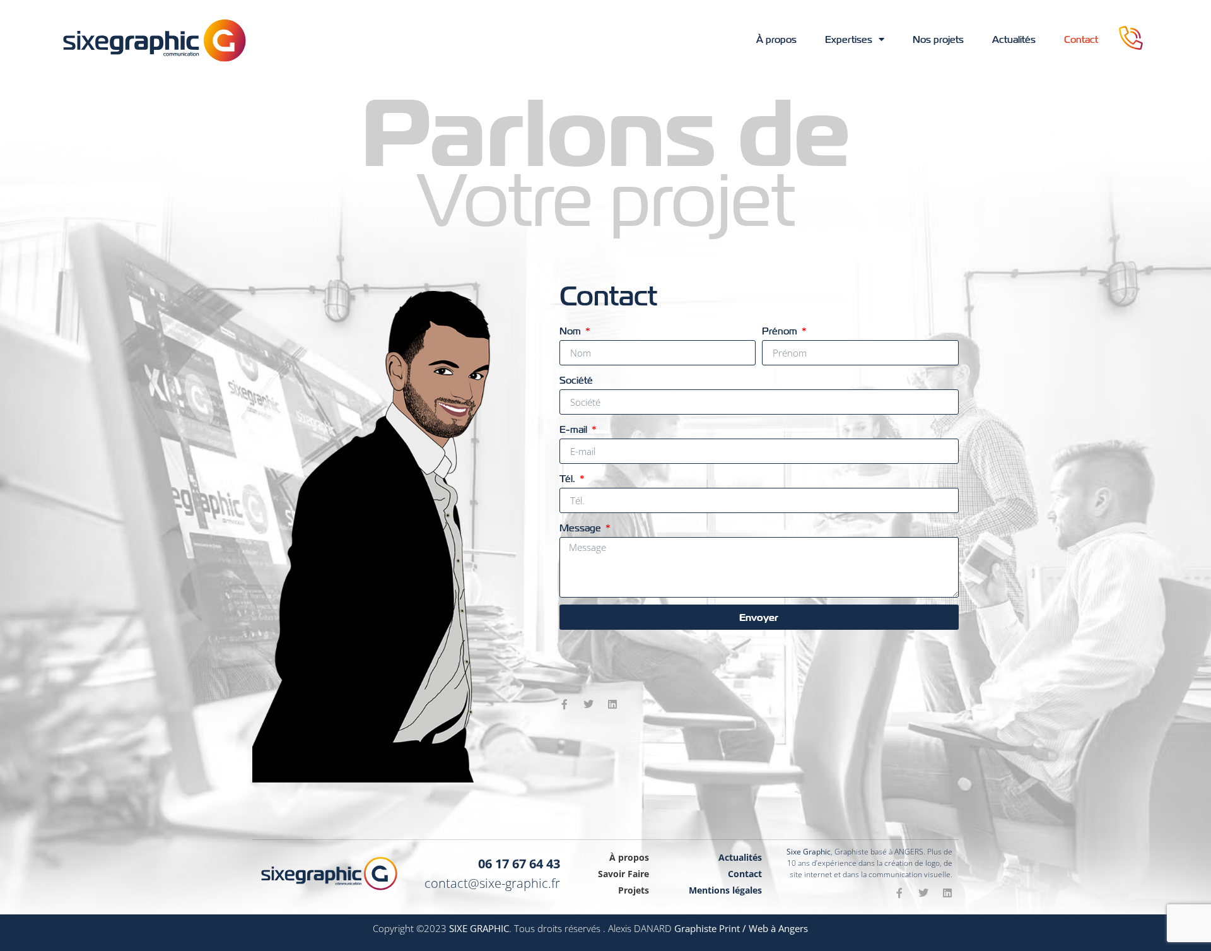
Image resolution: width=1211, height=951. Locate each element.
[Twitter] (588, 704)
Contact (1081, 39)
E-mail (574, 429)
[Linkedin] (612, 704)
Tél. (568, 479)
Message (581, 528)
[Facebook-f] (564, 704)
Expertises (848, 39)
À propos (776, 39)
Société (576, 380)
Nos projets (938, 39)
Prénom (781, 331)
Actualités (1014, 39)
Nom (571, 331)
